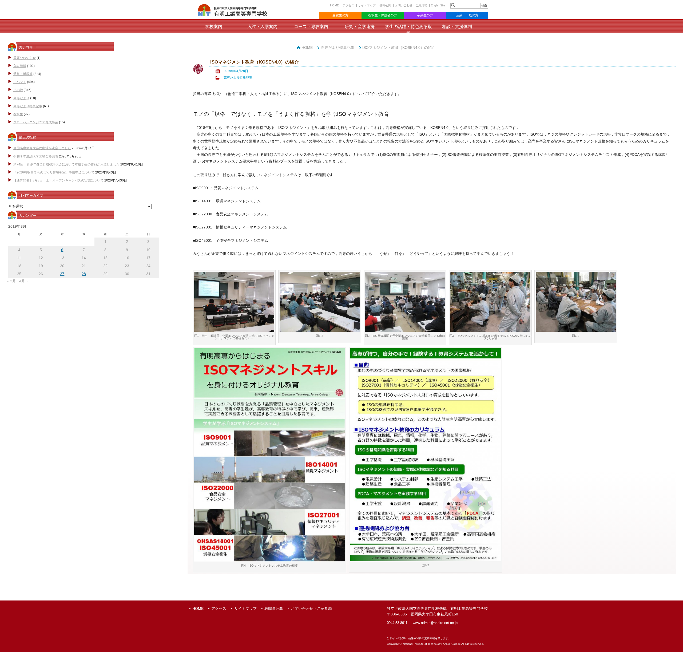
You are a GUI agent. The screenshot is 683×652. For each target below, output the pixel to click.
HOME (334, 5)
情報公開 (385, 5)
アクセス (348, 5)
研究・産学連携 (360, 26)
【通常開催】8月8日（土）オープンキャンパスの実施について (58, 180)
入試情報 (19, 66)
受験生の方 (340, 15)
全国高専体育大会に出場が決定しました (42, 148)
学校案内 (213, 26)
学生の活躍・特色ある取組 (408, 29)
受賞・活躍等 (23, 74)
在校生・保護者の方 (382, 15)
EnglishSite (438, 5)
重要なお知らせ (24, 58)
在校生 (18, 114)
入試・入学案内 (262, 26)
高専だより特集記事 (27, 106)
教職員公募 (273, 608)
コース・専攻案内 (311, 26)
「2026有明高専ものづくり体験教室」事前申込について (53, 172)
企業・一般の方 (467, 15)
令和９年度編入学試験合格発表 (35, 156)
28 (84, 274)
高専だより (21, 98)
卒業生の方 (425, 15)
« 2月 (11, 281)
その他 (18, 90)
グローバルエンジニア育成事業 (35, 122)
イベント (19, 82)
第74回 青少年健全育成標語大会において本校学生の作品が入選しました (66, 164)
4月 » (23, 281)
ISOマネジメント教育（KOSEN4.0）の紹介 (398, 47)
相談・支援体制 (457, 26)
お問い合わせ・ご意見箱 (411, 5)
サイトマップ (367, 5)
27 (62, 274)
